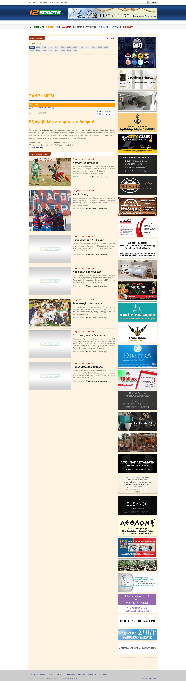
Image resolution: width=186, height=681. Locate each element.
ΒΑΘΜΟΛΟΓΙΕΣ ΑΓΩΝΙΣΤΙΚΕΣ (75, 674)
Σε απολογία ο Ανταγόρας (88, 303)
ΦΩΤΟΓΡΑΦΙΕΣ (115, 27)
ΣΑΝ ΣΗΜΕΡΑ (128, 27)
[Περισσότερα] (50, 160)
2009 (56, 47)
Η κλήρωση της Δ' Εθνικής (88, 240)
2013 (81, 47)
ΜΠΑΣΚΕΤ (50, 27)
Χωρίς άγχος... (81, 194)
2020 (44, 51)
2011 (69, 47)
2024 (69, 51)
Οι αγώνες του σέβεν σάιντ (89, 335)
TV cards (64, 2)
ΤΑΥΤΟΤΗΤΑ (32, 2)
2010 (63, 47)
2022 (56, 51)
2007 (44, 47)
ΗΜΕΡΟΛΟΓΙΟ (103, 27)
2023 (63, 51)
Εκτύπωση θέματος (105, 111)
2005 (32, 47)
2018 (32, 51)
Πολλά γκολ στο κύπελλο (88, 366)
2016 (100, 47)
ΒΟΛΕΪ (58, 27)
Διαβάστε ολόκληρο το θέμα (98, 177)
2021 (50, 51)
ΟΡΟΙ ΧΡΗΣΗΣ (43, 2)
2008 (50, 47)
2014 (87, 47)
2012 (75, 47)
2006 (38, 47)
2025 (75, 51)
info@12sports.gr (72, 678)
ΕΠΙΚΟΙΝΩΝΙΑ (54, 2)
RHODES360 (153, 678)
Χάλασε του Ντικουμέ (85, 162)
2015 (94, 47)
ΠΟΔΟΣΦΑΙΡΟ (39, 27)
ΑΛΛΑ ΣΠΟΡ (66, 27)
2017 (106, 47)
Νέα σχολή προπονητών (87, 271)
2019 (38, 51)
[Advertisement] (72, 74)
